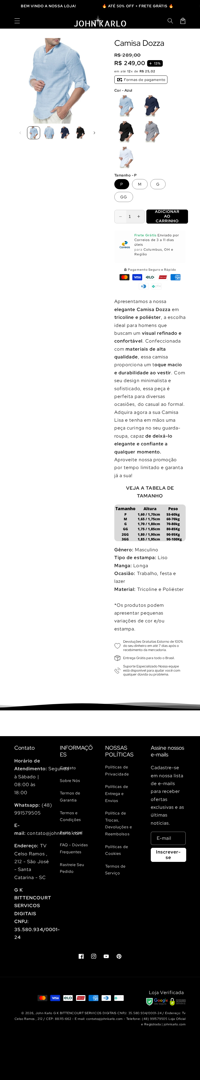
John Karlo (43, 1013)
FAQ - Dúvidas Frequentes (74, 848)
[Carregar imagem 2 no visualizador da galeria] (49, 133)
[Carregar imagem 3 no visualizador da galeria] (64, 133)
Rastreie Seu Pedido (72, 868)
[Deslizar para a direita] (94, 132)
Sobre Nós (70, 780)
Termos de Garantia (70, 796)
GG (123, 197)
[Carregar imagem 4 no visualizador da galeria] (80, 133)
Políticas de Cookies (116, 850)
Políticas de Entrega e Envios (116, 793)
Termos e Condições (70, 816)
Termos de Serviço (115, 869)
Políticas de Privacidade (117, 770)
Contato (68, 767)
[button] (17, 21)
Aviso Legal (71, 832)
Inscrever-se (168, 854)
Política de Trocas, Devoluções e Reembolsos (118, 823)
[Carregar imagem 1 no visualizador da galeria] (33, 133)
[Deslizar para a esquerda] (20, 132)
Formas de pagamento (144, 79)
